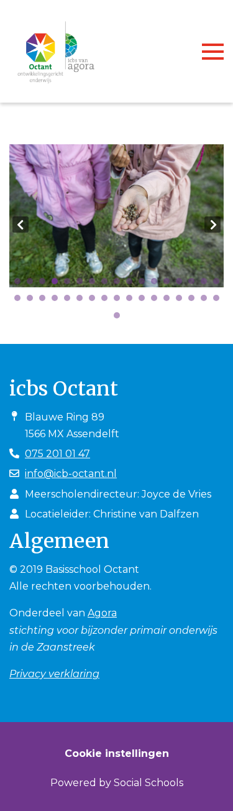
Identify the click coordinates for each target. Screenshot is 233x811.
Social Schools (148, 783)
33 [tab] (207, 301)
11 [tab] (145, 284)
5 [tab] (70, 284)
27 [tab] (132, 301)
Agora (102, 613)
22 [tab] (70, 301)
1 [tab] (20, 284)
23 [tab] (82, 301)
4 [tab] (58, 284)
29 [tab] (157, 301)
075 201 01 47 (57, 454)
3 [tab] (45, 284)
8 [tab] (107, 284)
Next (212, 224)
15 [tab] (194, 284)
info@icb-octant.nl (71, 474)
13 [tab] (169, 284)
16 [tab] (207, 284)
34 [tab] (219, 301)
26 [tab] (120, 301)
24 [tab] (95, 301)
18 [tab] (20, 301)
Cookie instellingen (117, 753)
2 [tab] (33, 284)
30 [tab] (169, 301)
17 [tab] (219, 284)
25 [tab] (107, 301)
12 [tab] (157, 284)
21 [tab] (58, 301)
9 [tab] (120, 284)
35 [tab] (120, 318)
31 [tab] (182, 301)
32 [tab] (194, 301)
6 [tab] (82, 284)
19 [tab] (33, 301)
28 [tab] (145, 301)
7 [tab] (95, 284)
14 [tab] (182, 284)
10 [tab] (132, 284)
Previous (20, 224)
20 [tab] (45, 301)
